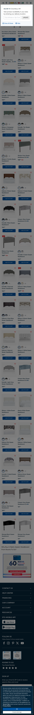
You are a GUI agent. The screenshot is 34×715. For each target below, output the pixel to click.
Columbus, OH (16, 9)
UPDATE (25, 17)
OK (17, 709)
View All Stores (9, 23)
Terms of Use (6, 704)
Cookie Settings (17, 712)
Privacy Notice (7, 706)
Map (18, 23)
